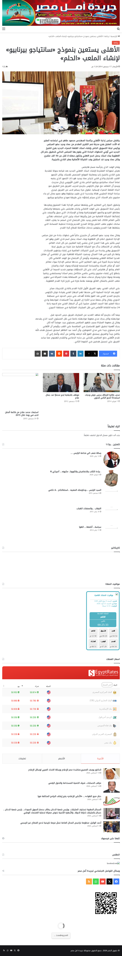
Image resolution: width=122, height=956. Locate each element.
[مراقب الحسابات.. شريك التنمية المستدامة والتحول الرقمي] (111, 787)
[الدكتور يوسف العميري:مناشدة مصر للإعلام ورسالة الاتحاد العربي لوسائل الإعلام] (111, 773)
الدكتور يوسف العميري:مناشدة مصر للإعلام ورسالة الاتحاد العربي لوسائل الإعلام (64, 770)
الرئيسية (114, 36)
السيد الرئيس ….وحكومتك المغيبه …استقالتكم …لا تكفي (74, 490)
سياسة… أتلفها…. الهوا (90, 527)
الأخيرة (100, 758)
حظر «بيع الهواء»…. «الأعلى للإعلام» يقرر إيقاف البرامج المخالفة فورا (69, 796)
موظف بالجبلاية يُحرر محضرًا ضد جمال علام (62, 396)
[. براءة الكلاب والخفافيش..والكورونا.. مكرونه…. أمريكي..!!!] (111, 478)
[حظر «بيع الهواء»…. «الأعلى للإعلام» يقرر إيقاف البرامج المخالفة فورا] (111, 800)
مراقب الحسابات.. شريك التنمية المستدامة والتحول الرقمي (74, 783)
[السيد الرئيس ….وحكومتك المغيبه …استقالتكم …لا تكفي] (111, 497)
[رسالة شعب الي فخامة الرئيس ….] (111, 460)
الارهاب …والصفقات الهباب (88, 509)
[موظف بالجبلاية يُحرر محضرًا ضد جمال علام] (61, 382)
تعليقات (22, 758)
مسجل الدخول (102, 435)
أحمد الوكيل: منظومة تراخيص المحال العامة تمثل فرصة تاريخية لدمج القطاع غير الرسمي (60, 823)
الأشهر (61, 758)
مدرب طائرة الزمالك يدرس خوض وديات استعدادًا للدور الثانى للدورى (102, 396)
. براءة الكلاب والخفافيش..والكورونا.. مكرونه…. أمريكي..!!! (75, 472)
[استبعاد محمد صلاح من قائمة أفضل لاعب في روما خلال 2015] (20, 391)
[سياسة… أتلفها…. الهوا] (111, 533)
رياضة (106, 36)
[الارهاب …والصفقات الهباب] (111, 515)
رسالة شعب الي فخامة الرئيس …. (86, 453)
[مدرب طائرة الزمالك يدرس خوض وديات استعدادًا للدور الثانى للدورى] (102, 382)
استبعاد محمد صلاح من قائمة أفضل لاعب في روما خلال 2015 (21, 413)
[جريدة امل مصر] (61, 13)
